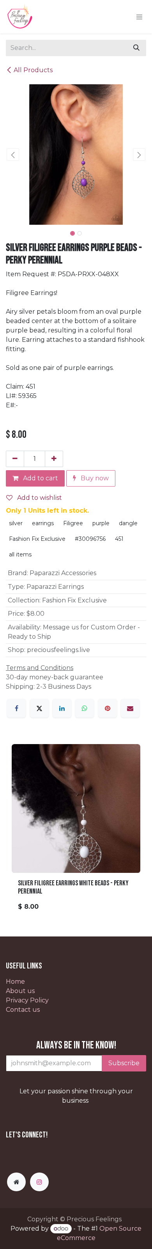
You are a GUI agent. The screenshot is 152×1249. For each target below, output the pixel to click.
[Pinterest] (107, 708)
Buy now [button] (94, 478)
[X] (39, 708)
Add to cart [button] (39, 478)
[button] (13, 154)
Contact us (23, 1009)
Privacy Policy (27, 1000)
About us (20, 991)
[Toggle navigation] (140, 17)
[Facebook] (16, 708)
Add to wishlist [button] (39, 497)
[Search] (136, 48)
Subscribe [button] (124, 1063)
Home (15, 981)
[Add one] (54, 459)
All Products (33, 70)
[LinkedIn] (62, 708)
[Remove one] (15, 459)
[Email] (130, 708)
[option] (76, 831)
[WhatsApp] (84, 708)
